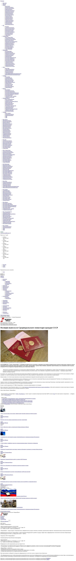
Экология (5, 288)
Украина (6, 446)
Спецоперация (20, 507)
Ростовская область (9, 32)
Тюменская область (9, 72)
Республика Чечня (9, 95)
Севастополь (7, 35)
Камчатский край (8, 102)
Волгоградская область (10, 28)
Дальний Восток (6, 98)
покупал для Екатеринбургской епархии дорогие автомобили (37, 387)
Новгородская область (9, 44)
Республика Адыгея (9, 30)
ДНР (6, 117)
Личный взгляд (8, 294)
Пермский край (8, 56)
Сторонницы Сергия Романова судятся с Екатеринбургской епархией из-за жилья (18, 398)
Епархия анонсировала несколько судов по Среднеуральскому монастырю (17, 400)
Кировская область (9, 52)
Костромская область (9, 14)
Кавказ (4, 88)
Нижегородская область (10, 53)
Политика (5, 279)
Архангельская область (10, 38)
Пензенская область (9, 55)
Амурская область (9, 100)
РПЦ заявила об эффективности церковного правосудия (13, 399)
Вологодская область (9, 40)
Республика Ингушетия (10, 91)
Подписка (7, 297)
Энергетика (7, 282)
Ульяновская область (9, 65)
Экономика (7, 281)
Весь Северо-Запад (9, 37)
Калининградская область (10, 39)
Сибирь (4, 75)
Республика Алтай (9, 84)
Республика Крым (9, 34)
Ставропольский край (9, 97)
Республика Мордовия (9, 59)
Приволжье (5, 50)
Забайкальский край (9, 109)
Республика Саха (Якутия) (10, 105)
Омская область (8, 83)
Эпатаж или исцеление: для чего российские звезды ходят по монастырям (17, 401)
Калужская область (9, 13)
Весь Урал (7, 68)
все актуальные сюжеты (5, 511)
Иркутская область (9, 78)
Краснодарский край (9, 29)
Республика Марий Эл (9, 58)
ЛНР (6, 116)
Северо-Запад (5, 36)
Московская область (9, 7)
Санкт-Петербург (8, 49)
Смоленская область (9, 20)
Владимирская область (9, 10)
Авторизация (3, 519)
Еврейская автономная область (11, 101)
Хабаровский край (9, 107)
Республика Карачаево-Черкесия (11, 93)
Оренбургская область (9, 54)
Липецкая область (9, 16)
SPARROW (48, 558)
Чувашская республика (10, 66)
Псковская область (9, 45)
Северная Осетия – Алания (10, 96)
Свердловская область (9, 69)
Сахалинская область (9, 106)
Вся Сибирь (7, 76)
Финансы (7, 284)
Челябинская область (9, 70)
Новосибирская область (10, 82)
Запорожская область (9, 114)
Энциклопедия (8, 290)
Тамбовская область (9, 21)
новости (2, 276)
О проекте (2, 516)
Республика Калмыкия (9, 31)
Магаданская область (9, 103)
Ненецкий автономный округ (11, 41)
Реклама (4, 264)
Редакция (2, 518)
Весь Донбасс (8, 113)
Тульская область (8, 23)
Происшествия (6, 286)
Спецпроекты (5, 296)
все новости (2, 486)
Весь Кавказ (7, 89)
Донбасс (4, 112)
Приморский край (9, 104)
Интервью (7, 295)
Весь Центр (7, 6)
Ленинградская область (10, 42)
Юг (3, 25)
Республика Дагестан (9, 90)
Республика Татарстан (9, 60)
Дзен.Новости (22, 393)
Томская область (8, 87)
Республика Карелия (9, 46)
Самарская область (9, 61)
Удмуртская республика (10, 63)
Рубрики (2, 277)
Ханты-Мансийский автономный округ (13, 73)
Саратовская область (9, 62)
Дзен (54, 393)
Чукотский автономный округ (11, 108)
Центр (4, 5)
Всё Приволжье (8, 51)
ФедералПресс (7, 394)
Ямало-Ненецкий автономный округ (12, 74)
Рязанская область (8, 19)
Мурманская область (9, 43)
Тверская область (8, 22)
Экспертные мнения (9, 293)
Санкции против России (22, 496)
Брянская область (8, 9)
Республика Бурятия (9, 111)
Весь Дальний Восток (9, 99)
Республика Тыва (8, 85)
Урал (4, 67)
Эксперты (5, 289)
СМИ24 (47, 559)
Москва (4, 4)
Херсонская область (9, 115)
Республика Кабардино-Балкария (12, 92)
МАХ (17, 393)
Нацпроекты (5, 287)
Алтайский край (8, 77)
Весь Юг (7, 26)
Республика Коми (8, 47)
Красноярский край (9, 81)
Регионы (2, 0)
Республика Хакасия (9, 86)
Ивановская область (9, 12)
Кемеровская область (9, 80)
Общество (5, 285)
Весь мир (5, 3)
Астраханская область (9, 27)
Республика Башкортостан (10, 57)
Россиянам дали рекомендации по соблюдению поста (13, 402)
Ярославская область (9, 24)
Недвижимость (8, 283)
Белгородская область (9, 8)
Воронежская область (9, 11)
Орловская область (9, 17)
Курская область (8, 15)
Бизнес (4, 280)
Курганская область (9, 71)
